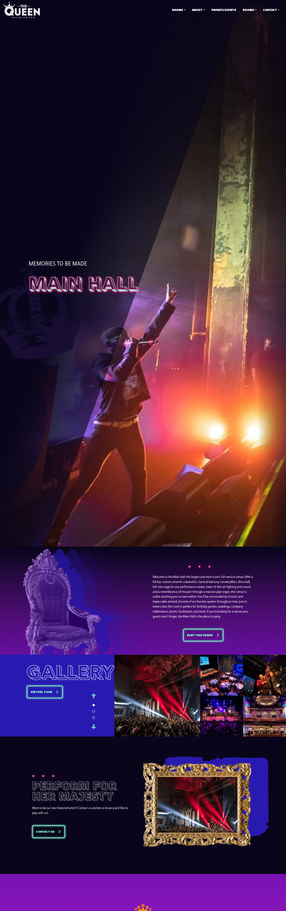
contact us (45, 831)
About (197, 10)
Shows (177, 10)
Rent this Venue (200, 635)
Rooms (248, 10)
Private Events (224, 10)
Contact (270, 10)
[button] (93, 705)
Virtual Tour (41, 692)
